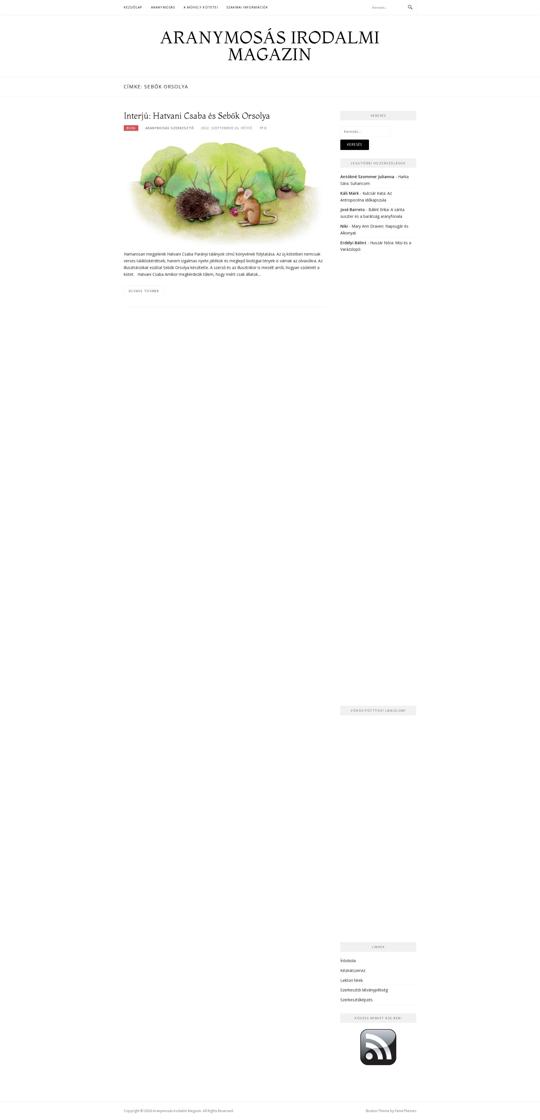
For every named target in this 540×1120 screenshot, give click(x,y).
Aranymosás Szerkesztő (169, 128)
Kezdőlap (133, 7)
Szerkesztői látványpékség (364, 990)
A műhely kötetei (201, 7)
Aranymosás (163, 7)
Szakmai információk (247, 7)
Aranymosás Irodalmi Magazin (270, 45)
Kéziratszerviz (352, 970)
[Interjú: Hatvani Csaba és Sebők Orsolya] (225, 191)
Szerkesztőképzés (356, 999)
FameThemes (405, 1110)
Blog (131, 128)
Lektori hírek (351, 980)
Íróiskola (348, 960)
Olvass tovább (144, 291)
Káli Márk (349, 193)
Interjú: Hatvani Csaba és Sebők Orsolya (197, 116)
